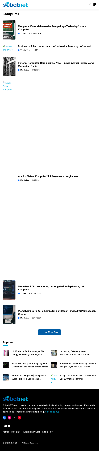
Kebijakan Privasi (31, 431)
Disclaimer (16, 431)
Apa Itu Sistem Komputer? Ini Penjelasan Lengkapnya (48, 176)
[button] (90, 4)
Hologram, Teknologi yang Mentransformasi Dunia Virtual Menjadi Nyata (74, 354)
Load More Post (50, 332)
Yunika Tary (25, 33)
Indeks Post (47, 431)
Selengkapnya (52, 411)
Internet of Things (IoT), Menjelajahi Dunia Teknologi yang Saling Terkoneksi (29, 378)
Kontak (6, 431)
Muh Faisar (25, 70)
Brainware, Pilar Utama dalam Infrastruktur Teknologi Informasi (54, 46)
